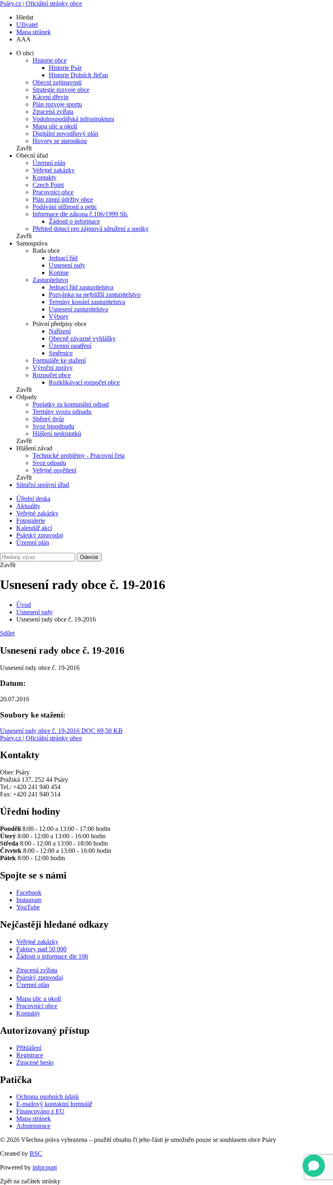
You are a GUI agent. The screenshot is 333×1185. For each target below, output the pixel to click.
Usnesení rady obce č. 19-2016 (61, 730)
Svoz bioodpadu (53, 426)
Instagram (28, 899)
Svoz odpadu (49, 462)
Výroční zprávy (52, 367)
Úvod (23, 604)
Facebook (28, 892)
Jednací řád (63, 257)
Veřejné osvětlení (54, 470)
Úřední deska (33, 498)
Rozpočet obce (51, 375)
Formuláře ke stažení (59, 360)
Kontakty (44, 177)
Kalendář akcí (34, 527)
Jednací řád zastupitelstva (81, 287)
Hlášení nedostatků (56, 433)
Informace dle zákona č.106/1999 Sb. (80, 214)
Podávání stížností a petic (64, 206)
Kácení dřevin (50, 96)
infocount (44, 1167)
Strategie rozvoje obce (60, 89)
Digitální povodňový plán (65, 133)
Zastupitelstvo (50, 279)
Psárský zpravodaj (39, 535)
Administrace (33, 1125)
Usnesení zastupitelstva (78, 309)
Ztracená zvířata (53, 111)
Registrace (29, 1055)
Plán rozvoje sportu (57, 104)
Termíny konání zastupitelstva (87, 301)
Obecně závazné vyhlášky (82, 338)
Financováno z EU (40, 1111)
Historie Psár (65, 67)
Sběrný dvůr (48, 418)
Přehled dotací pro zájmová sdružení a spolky (90, 228)
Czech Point (48, 184)
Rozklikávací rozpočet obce (84, 382)
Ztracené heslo (35, 1062)
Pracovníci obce (53, 192)
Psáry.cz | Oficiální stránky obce (41, 3)
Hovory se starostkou (59, 140)
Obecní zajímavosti (57, 82)
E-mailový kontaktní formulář (54, 1103)
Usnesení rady (67, 265)
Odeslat (89, 557)
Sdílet (7, 633)
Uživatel (27, 24)
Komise (59, 272)
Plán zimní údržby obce (62, 199)
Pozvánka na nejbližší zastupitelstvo (95, 294)
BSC (36, 1153)
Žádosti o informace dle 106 (52, 956)
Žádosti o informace (74, 221)
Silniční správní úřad (42, 484)
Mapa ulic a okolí (54, 126)
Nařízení (60, 331)
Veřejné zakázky (53, 170)
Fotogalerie (30, 520)
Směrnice (61, 353)
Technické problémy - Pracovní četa (78, 455)
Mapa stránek (33, 31)
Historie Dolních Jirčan (78, 75)
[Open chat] (314, 1166)
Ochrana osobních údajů (47, 1096)
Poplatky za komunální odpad (70, 404)
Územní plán (48, 162)
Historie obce (49, 60)
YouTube (28, 907)
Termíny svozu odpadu (61, 411)
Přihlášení (28, 1047)
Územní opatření (70, 345)
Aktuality (28, 505)
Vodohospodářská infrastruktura (73, 118)
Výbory (59, 316)
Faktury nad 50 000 (41, 949)
